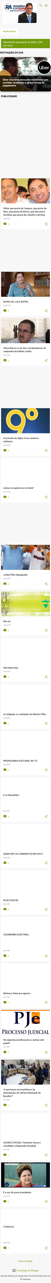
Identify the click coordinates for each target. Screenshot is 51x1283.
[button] (46, 224)
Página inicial (9, 31)
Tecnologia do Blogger (27, 1270)
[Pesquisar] (40, 5)
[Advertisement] (25, 139)
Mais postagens (26, 1261)
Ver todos (8, 46)
